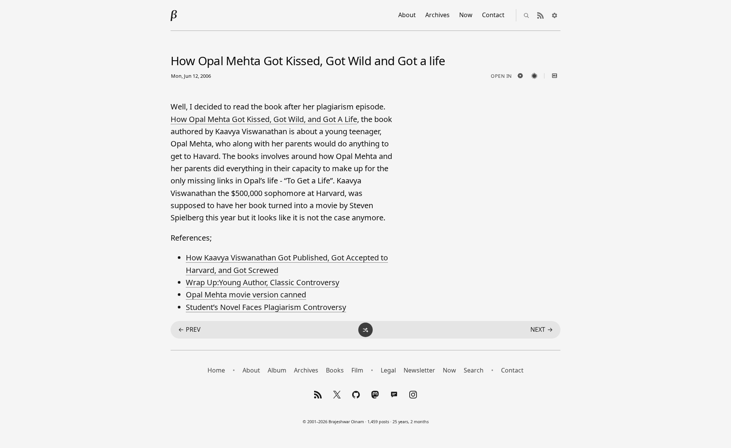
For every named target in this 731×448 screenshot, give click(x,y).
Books (335, 370)
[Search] (526, 15)
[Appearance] (554, 15)
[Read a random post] (365, 330)
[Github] (356, 394)
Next (541, 329)
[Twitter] (337, 394)
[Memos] (394, 394)
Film (357, 370)
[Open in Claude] (534, 76)
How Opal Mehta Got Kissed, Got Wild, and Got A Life (264, 119)
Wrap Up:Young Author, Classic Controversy (262, 282)
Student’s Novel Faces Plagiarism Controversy (266, 307)
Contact (493, 15)
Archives (437, 15)
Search (474, 370)
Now (465, 15)
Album (277, 370)
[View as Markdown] (554, 76)
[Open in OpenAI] (520, 76)
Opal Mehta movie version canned (246, 294)
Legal (388, 370)
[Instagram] (413, 394)
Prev (189, 329)
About (407, 15)
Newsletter (419, 370)
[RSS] (318, 394)
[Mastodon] (375, 394)
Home (216, 370)
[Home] (174, 15)
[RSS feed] (540, 15)
